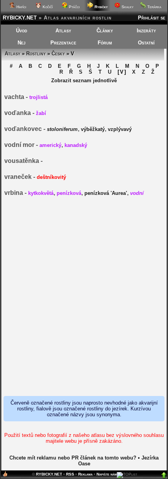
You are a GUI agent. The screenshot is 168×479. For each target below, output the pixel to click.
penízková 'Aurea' (105, 193)
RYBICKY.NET (20, 18)
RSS (70, 474)
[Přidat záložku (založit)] (5, 476)
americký (50, 145)
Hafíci (20, 7)
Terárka (153, 7)
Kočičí (47, 7)
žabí (41, 113)
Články (105, 31)
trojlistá (38, 97)
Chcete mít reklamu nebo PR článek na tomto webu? (72, 458)
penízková (69, 193)
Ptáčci (74, 7)
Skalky (127, 7)
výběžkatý (93, 129)
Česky (58, 54)
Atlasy (63, 31)
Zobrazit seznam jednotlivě (84, 80)
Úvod (21, 31)
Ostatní (146, 43)
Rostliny (36, 54)
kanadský (75, 145)
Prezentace (63, 43)
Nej (21, 43)
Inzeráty (146, 31)
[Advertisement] (84, 296)
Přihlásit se (151, 18)
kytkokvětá (41, 193)
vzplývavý (120, 129)
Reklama (85, 474)
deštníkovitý (51, 177)
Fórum (105, 43)
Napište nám (107, 474)
